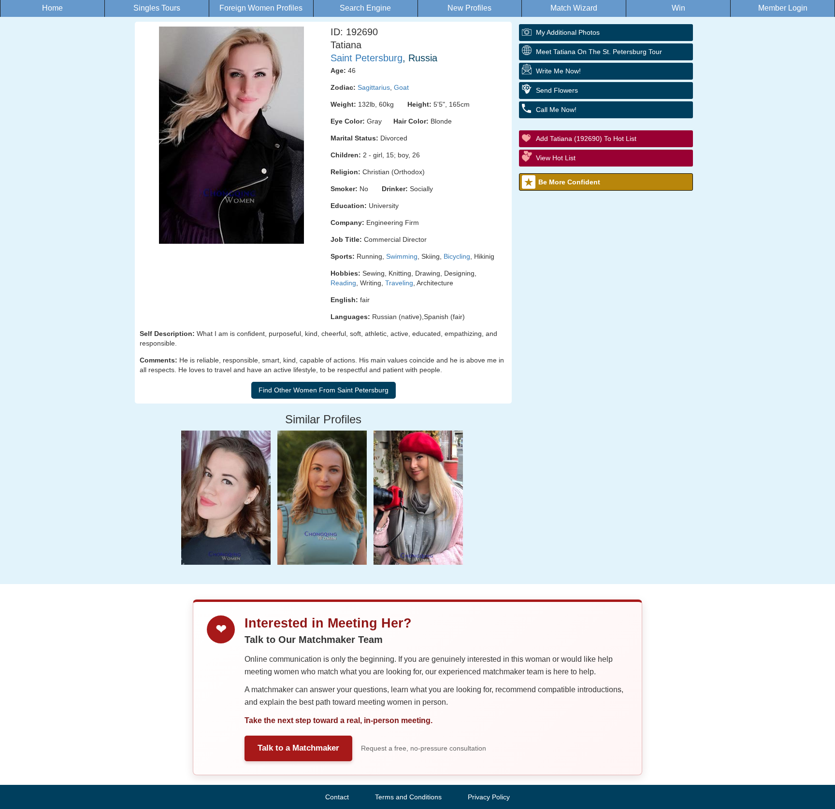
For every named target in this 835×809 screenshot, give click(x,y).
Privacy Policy (489, 797)
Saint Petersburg (367, 58)
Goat (401, 87)
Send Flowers (557, 90)
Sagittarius (374, 87)
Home (52, 8)
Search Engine (365, 8)
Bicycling (457, 256)
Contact (337, 797)
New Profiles (469, 8)
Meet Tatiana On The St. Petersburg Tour (599, 52)
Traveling (399, 283)
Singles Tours (156, 8)
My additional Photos (568, 32)
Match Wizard (573, 8)
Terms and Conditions (408, 797)
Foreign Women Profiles (260, 8)
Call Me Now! (556, 109)
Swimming (402, 256)
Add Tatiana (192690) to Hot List (586, 138)
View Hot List (556, 158)
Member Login (782, 8)
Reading (343, 283)
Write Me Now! (558, 71)
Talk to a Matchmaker (298, 748)
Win (678, 8)
